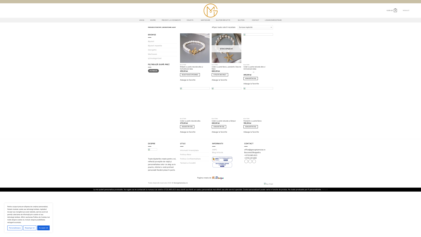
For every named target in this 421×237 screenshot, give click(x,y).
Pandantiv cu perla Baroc (253, 121)
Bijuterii (241, 20)
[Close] (50, 205)
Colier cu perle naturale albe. (190, 121)
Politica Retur (185, 154)
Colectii (190, 20)
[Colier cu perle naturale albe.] (195, 102)
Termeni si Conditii (188, 163)
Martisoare (205, 20)
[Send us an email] (254, 161)
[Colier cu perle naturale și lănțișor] (226, 102)
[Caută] (418, 10)
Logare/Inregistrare (273, 20)
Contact (255, 20)
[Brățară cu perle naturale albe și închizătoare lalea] (195, 48)
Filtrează (153, 71)
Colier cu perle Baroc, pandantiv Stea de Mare (226, 68)
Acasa (141, 20)
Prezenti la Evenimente (171, 20)
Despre (153, 20)
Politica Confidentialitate (190, 159)
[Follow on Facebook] (246, 161)
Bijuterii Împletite (223, 20)
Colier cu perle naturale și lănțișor (224, 121)
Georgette (152, 50)
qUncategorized (154, 58)
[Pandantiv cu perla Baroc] (258, 102)
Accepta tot (43, 228)
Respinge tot (30, 228)
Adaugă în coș (250, 78)
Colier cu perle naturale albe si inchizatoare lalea (254, 68)
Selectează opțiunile (190, 74)
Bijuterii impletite (155, 46)
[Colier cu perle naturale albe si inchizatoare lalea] (258, 48)
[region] (28, 218)
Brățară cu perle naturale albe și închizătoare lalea (191, 68)
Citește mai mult (219, 74)
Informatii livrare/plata (189, 150)
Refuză (325, 189)
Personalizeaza (15, 228)
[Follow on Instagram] (250, 161)
